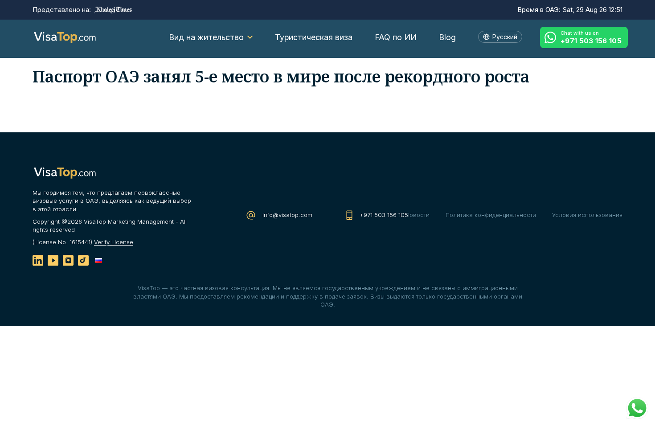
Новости (417, 214)
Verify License (113, 242)
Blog (447, 37)
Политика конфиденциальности (491, 214)
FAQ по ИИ (396, 37)
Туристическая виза (313, 37)
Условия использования (587, 214)
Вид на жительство (206, 37)
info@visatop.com (286, 214)
